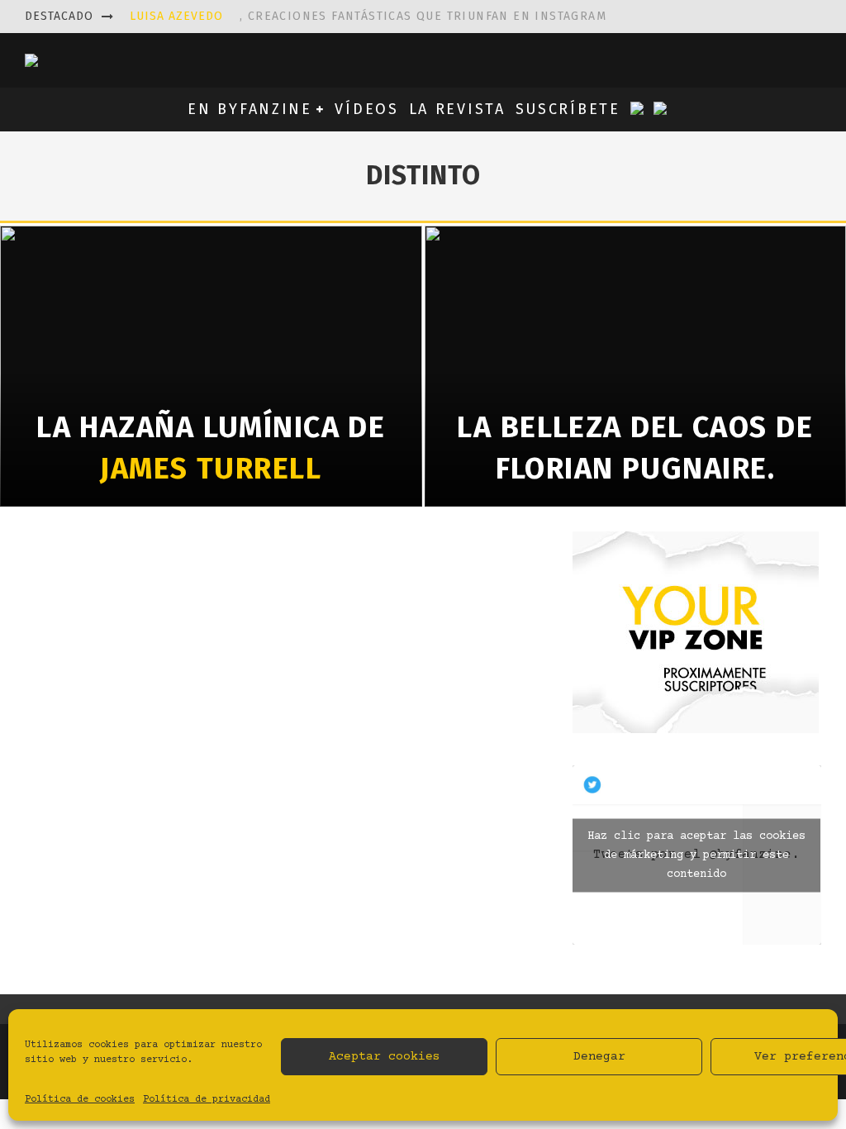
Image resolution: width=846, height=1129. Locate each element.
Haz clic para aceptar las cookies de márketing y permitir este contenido (696, 854)
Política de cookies (80, 1099)
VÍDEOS (366, 109)
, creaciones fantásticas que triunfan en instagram (368, 16)
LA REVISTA (457, 109)
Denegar (599, 1057)
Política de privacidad (206, 1099)
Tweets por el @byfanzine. (696, 854)
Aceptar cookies (384, 1057)
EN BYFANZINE (249, 109)
